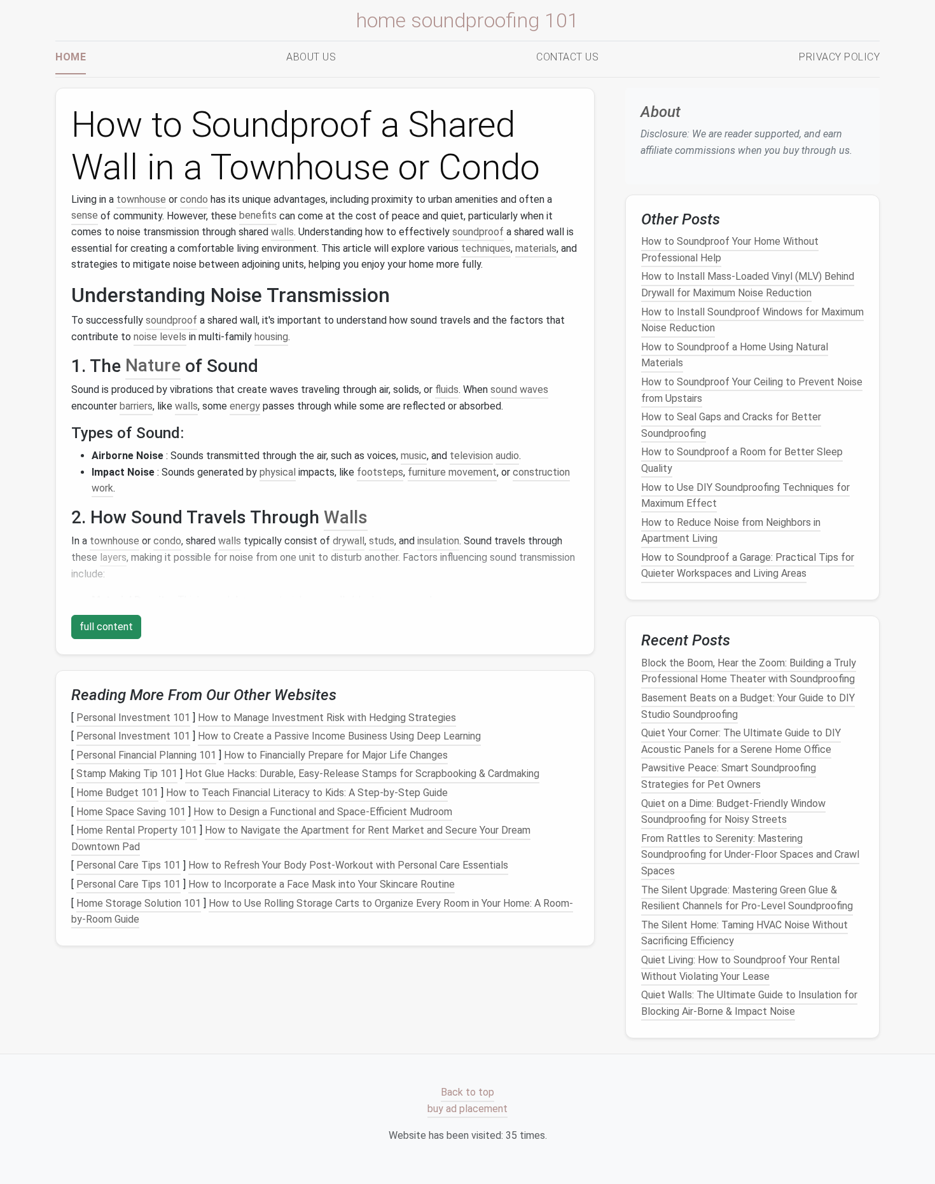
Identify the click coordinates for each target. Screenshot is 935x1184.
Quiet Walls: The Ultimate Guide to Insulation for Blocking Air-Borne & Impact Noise (749, 1003)
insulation (438, 541)
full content (106, 627)
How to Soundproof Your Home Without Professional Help (730, 249)
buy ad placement (467, 1109)
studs (381, 541)
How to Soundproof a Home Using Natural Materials (734, 355)
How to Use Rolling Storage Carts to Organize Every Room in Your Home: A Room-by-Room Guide (322, 911)
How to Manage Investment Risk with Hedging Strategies (327, 718)
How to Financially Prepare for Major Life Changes (336, 755)
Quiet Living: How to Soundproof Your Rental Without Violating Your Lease (740, 968)
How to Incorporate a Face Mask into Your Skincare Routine (321, 884)
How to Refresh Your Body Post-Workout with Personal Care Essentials (348, 866)
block (364, 600)
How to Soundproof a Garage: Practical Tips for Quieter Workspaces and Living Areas (747, 565)
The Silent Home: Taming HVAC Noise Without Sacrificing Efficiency (744, 933)
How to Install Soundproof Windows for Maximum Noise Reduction (752, 320)
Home (70, 57)
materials (536, 248)
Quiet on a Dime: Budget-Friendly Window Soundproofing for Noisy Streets (733, 811)
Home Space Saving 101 (131, 812)
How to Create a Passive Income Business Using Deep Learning (339, 736)
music (414, 456)
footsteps (380, 472)
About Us (311, 57)
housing (271, 337)
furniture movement (452, 472)
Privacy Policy (839, 57)
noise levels (160, 337)
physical (278, 472)
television (471, 456)
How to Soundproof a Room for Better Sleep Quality (742, 460)
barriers (136, 406)
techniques (486, 248)
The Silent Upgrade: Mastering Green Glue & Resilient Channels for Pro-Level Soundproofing (747, 898)
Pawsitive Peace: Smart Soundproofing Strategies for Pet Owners (728, 776)
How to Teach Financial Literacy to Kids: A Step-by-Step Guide (307, 793)
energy (245, 406)
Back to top (467, 1093)
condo (194, 199)
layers (113, 557)
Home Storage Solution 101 (138, 903)
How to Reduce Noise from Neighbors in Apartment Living (731, 530)
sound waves (519, 389)
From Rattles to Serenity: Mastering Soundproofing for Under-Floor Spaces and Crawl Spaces (750, 854)
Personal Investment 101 (133, 718)
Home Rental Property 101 (136, 830)
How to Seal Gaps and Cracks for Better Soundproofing (731, 425)
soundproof (478, 232)
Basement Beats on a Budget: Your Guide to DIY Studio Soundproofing (748, 706)
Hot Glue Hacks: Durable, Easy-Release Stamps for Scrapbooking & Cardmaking (362, 774)
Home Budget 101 (117, 793)
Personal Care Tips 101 (128, 866)
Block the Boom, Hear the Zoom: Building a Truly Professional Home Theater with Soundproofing (748, 671)
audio (507, 456)
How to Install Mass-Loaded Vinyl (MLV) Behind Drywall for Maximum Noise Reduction (747, 285)
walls (282, 232)
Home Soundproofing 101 (467, 20)
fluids (447, 389)
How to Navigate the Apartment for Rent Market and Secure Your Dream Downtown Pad (300, 838)
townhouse (141, 199)
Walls (346, 517)
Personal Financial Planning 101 (146, 755)
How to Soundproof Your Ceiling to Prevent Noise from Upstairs (751, 390)
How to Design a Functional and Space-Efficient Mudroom (322, 812)
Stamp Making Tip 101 (126, 774)
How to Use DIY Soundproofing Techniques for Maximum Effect (745, 495)
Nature (153, 365)
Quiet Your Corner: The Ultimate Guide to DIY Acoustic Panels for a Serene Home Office (741, 741)
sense (84, 216)
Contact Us (567, 57)
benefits (258, 216)
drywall (348, 541)
